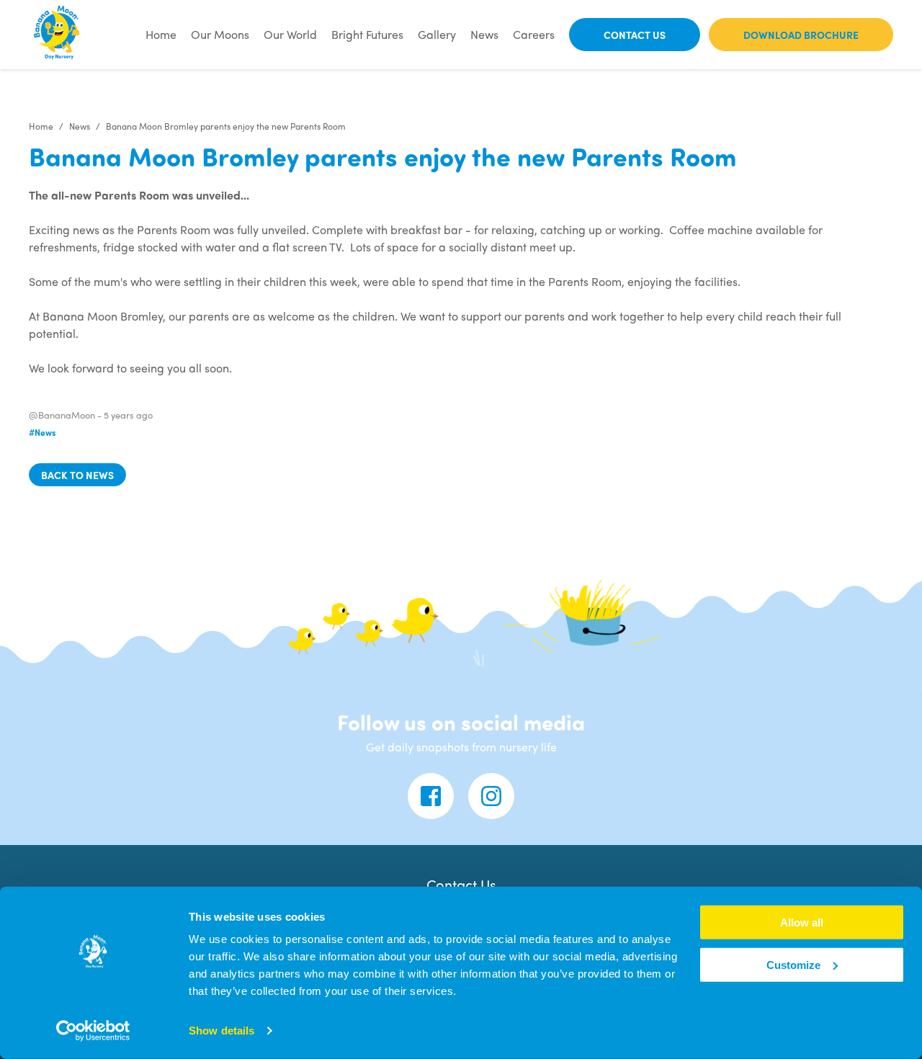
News (484, 34)
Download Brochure (801, 34)
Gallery (437, 34)
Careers (534, 34)
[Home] (57, 35)
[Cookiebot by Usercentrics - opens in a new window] (93, 1031)
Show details (221, 1030)
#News (42, 432)
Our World (290, 34)
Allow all (801, 922)
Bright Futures (367, 34)
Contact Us (635, 34)
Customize (793, 965)
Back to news (77, 475)
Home (161, 34)
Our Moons (220, 34)
